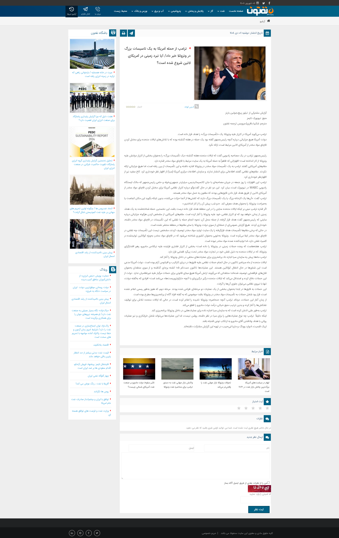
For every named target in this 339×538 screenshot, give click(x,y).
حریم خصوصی (209, 533)
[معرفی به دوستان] (131, 34)
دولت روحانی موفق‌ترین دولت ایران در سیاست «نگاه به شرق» (92, 289)
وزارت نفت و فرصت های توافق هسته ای (91, 413)
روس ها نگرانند (101, 392)
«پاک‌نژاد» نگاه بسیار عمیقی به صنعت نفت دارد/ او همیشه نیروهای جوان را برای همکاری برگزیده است (91, 314)
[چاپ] (123, 34)
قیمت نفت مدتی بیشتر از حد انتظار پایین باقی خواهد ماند (92, 355)
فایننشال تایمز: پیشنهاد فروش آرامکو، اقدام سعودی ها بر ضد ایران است (92, 366)
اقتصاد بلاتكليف (101, 345)
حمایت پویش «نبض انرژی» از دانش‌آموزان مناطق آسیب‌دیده (95, 278)
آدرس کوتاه (190, 107)
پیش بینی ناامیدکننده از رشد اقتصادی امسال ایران (91, 301)
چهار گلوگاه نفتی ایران (98, 376)
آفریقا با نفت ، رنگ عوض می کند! (92, 384)
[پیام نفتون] (260, 11)
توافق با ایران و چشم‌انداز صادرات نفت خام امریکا (91, 401)
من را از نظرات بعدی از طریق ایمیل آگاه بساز (245, 483)
